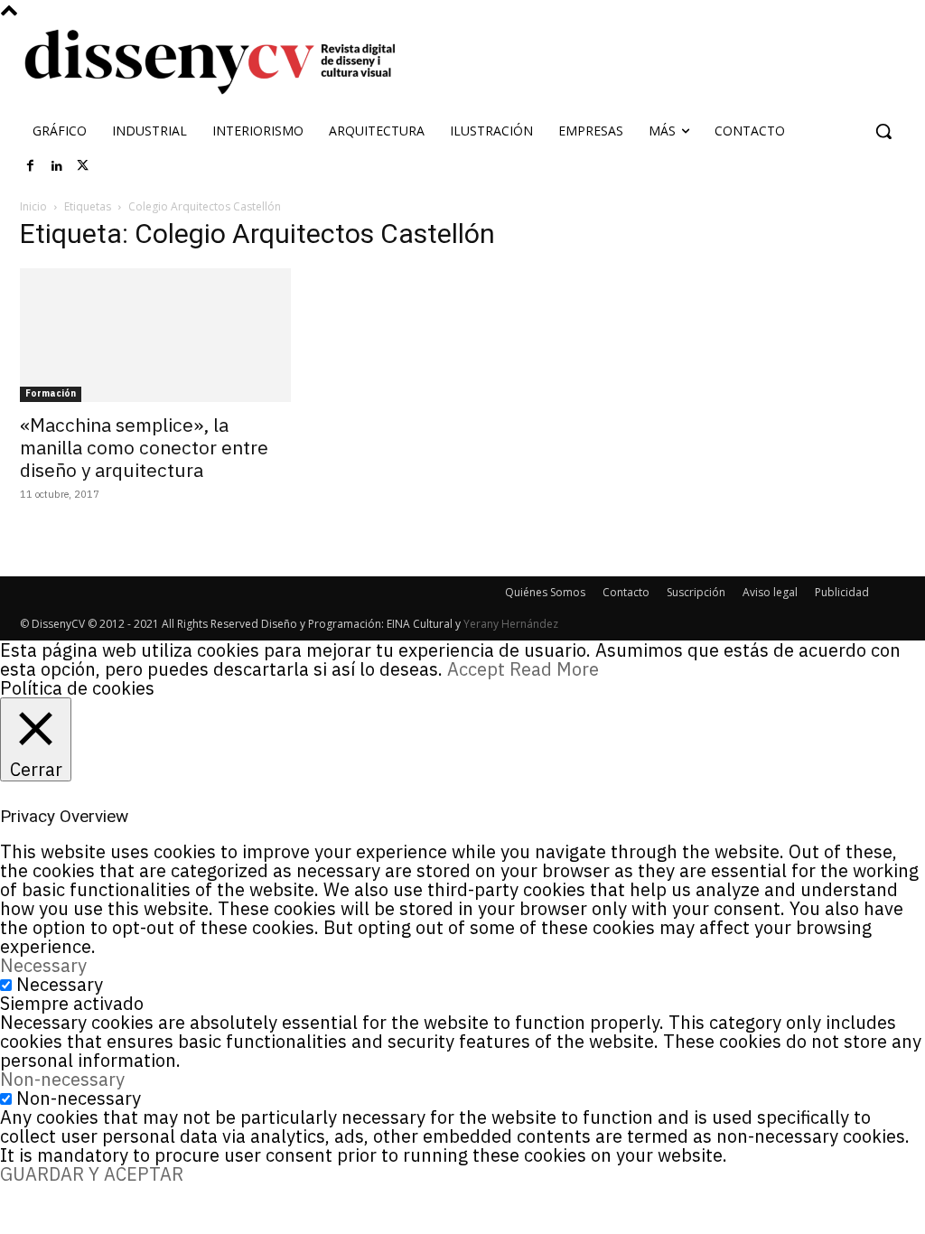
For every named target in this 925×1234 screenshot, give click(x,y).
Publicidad (842, 592)
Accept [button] (476, 669)
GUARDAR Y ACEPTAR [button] (91, 1174)
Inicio (33, 206)
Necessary (59, 984)
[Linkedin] (57, 166)
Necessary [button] (43, 965)
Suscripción (696, 592)
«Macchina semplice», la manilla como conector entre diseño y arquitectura (144, 447)
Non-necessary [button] (62, 1079)
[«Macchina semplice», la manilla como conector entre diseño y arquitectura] (155, 335)
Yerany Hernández (510, 623)
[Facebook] (31, 166)
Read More (554, 669)
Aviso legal (770, 592)
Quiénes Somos (545, 592)
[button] (883, 131)
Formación (50, 393)
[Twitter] (83, 166)
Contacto (626, 592)
